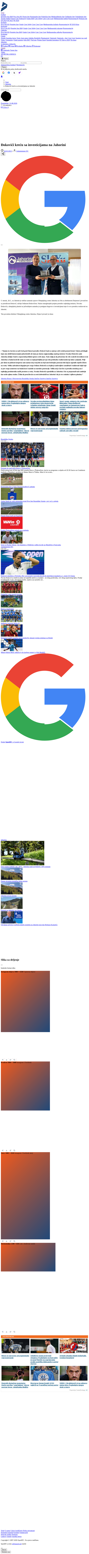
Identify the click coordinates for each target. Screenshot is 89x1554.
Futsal (13, 19)
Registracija (20, 65)
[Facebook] (8, 72)
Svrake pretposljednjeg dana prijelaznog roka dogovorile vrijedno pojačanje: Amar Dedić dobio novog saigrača (43, 404)
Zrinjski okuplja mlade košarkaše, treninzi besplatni (73, 1357)
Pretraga (15, 1534)
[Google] (3, 72)
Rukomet (37, 46)
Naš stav (34, 40)
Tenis (18, 38)
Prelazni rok (83, 19)
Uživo (6, 107)
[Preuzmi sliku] (6, 1059)
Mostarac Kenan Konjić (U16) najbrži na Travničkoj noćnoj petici (44, 1384)
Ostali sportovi (18, 40)
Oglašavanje (23, 1533)
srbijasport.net (17, 1544)
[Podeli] (3, 154)
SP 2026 (16, 20)
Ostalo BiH (30, 19)
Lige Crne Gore (48, 19)
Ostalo (21, 24)
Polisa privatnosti (29, 1531)
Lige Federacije (20, 19)
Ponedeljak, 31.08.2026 (9, 103)
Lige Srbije (38, 19)
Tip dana (73, 40)
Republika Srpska (28, 378)
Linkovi (3, 1536)
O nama (7, 1531)
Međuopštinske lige (58, 17)
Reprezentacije (73, 19)
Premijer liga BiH (7, 17)
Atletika (31, 38)
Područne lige (46, 17)
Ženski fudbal (5, 19)
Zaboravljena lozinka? (8, 65)
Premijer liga (14, 24)
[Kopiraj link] (14, 1059)
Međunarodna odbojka (54, 32)
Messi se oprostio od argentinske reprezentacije (44, 430)
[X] (14, 72)
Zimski (3, 38)
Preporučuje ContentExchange (77, 435)
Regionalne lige (35, 17)
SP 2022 (10, 20)
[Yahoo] (19, 72)
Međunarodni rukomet (55, 28)
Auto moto (24, 38)
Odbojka (28, 46)
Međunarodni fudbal (61, 19)
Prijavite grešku (6, 1534)
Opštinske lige (70, 17)
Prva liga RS (17, 17)
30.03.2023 (8, 151)
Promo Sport (41, 40)
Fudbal (5, 46)
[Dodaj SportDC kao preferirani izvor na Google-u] (44, 242)
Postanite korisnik (7, 1533)
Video (3, 40)
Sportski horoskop (52, 40)
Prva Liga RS (5, 28)
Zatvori (4, 1550)
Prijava (5, 58)
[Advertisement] (44, 125)
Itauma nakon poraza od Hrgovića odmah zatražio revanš (73, 430)
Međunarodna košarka (51, 24)
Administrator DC (22, 151)
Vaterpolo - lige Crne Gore (66, 38)
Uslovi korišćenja (16, 1531)
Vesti (2, 13)
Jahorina (8, 84)
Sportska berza (11, 38)
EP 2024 (4, 20)
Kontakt (16, 1533)
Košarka (20, 46)
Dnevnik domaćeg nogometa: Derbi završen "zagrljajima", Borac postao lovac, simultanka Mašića (15, 431)
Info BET (27, 40)
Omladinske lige (80, 17)
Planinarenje (45, 38)
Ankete (9, 1536)
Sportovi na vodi (81, 38)
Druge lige (26, 17)
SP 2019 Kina (74, 24)
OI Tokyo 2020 (64, 40)
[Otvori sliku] (10, 1059)
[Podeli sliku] (2, 1059)
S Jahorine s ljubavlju (8, 44)
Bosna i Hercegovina (14, 378)
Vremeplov (9, 40)
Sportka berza (16, 1536)
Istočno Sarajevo (40, 378)
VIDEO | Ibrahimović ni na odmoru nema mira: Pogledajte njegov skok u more (15, 403)
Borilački (37, 38)
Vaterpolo (53, 38)
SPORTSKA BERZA (8, 54)
